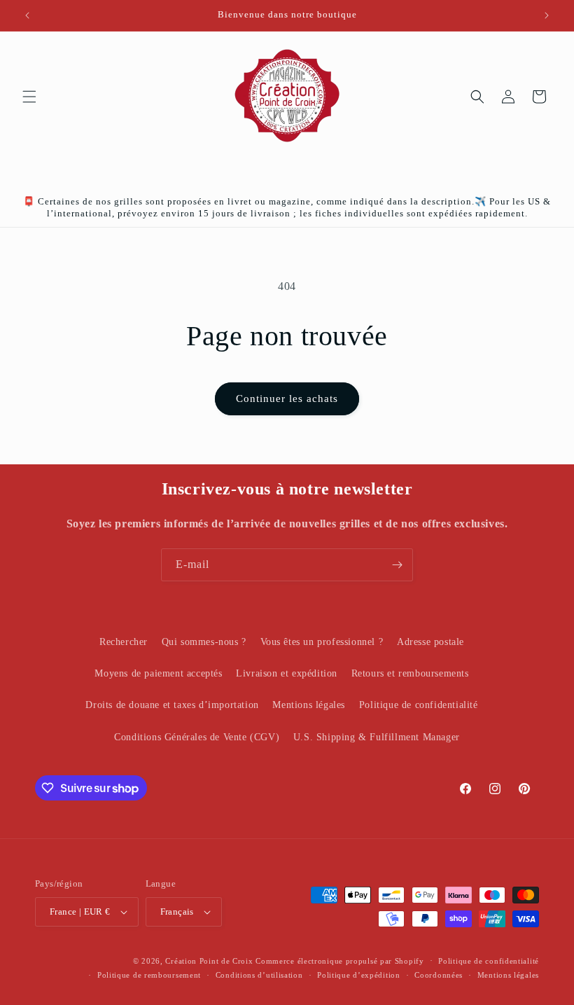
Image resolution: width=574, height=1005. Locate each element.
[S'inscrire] (397, 564)
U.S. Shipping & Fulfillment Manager (376, 737)
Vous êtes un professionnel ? (322, 642)
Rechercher (123, 642)
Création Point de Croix (209, 961)
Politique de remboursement (149, 975)
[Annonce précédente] (27, 15)
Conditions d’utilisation (259, 975)
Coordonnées (438, 975)
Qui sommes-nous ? (204, 642)
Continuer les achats (287, 398)
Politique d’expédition (358, 975)
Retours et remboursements (410, 673)
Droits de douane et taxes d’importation (171, 705)
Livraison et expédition (286, 673)
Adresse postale (430, 642)
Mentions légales (308, 705)
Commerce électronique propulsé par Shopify (339, 961)
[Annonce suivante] (546, 15)
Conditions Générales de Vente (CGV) (196, 737)
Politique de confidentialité (418, 705)
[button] (29, 96)
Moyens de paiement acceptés (158, 673)
